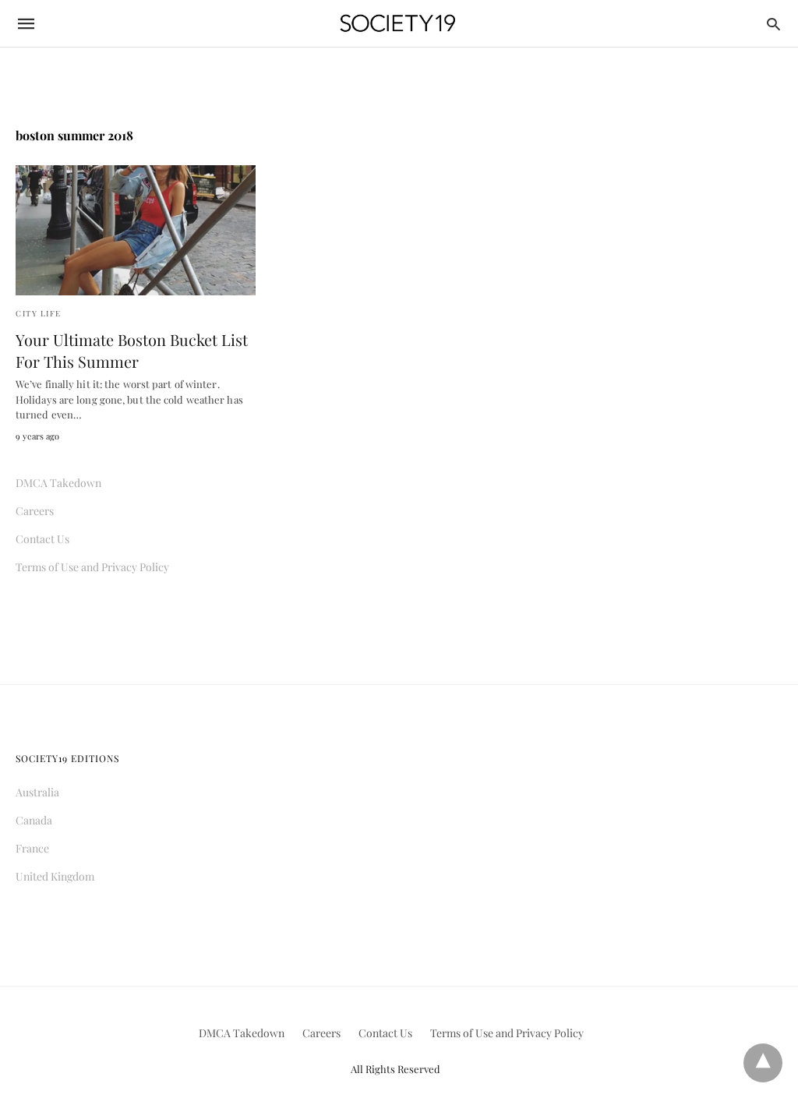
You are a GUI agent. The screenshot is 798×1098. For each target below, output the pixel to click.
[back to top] (762, 1062)
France (32, 848)
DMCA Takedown (58, 482)
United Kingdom (55, 876)
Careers (35, 510)
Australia (37, 792)
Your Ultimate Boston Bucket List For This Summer (132, 350)
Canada (34, 820)
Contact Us (42, 538)
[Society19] (398, 24)
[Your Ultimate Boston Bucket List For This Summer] (136, 230)
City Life (39, 313)
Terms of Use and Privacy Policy (92, 567)
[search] (773, 24)
